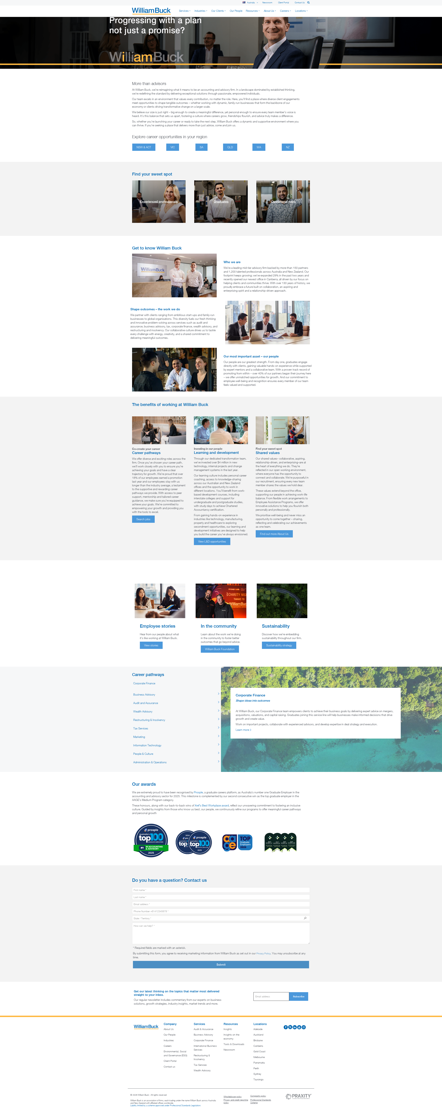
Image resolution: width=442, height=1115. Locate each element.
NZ (288, 147)
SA (201, 147)
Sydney (257, 1073)
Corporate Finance (203, 1040)
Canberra (258, 1045)
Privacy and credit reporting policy (236, 1101)
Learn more (242, 729)
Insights (228, 1029)
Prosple (198, 792)
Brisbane (258, 1040)
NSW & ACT (144, 147)
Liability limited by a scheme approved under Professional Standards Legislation (165, 1105)
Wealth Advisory (202, 1070)
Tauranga (258, 1079)
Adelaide (257, 1029)
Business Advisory (203, 1034)
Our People (169, 1034)
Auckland (258, 1034)
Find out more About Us (274, 533)
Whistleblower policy (233, 1096)
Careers (168, 1045)
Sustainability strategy (279, 645)
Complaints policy (258, 1096)
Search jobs (143, 519)
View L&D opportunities (212, 541)
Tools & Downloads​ (234, 1044)
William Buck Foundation (220, 649)
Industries (169, 1040)
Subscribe (298, 996)
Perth (256, 1068)
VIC (173, 147)
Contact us (300, 2)
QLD (230, 147)
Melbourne (259, 1057)
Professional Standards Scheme (260, 1101)
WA (259, 147)
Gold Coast (259, 1051)
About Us (169, 1029)
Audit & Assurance (203, 1029)
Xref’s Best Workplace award (212, 805)
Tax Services (200, 1064)
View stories (151, 645)
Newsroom (267, 2)
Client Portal (283, 2)
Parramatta (259, 1062)
